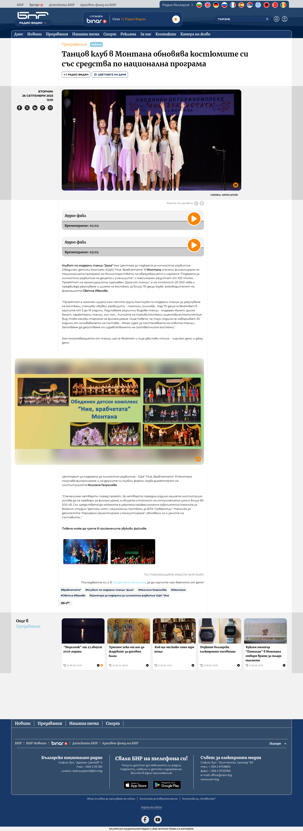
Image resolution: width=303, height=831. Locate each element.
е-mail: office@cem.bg (216, 775)
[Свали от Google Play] (167, 785)
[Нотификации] (277, 19)
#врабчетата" (71, 589)
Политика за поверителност (158, 798)
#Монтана (178, 589)
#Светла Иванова (73, 595)
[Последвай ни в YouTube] (158, 819)
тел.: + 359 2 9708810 (216, 766)
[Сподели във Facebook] (19, 108)
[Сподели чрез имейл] (50, 108)
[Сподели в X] (27, 108)
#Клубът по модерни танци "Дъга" (109, 589)
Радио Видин (78, 74)
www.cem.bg (210, 779)
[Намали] (202, 203)
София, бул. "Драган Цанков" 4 (80, 762)
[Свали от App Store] (136, 785)
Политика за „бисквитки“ (199, 798)
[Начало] (33, 15)
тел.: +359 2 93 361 (89, 766)
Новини (23, 723)
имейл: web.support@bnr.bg (82, 771)
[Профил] (285, 19)
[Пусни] (176, 19)
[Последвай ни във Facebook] (145, 819)
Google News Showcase (129, 582)
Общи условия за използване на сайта (111, 798)
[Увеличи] (196, 203)
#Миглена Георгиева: (152, 589)
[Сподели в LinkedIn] (35, 108)
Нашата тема (84, 723)
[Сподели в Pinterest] (42, 108)
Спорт (113, 723)
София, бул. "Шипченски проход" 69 (227, 762)
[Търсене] (267, 19)
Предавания (74, 44)
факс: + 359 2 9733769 (216, 771)
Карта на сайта (151, 807)
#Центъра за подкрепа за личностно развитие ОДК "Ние (129, 595)
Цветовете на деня (112, 74)
